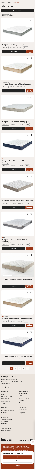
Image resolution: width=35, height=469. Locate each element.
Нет (17, 461)
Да (17, 457)
